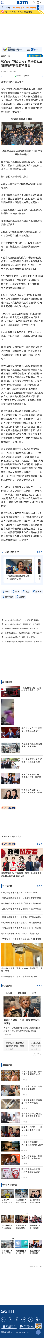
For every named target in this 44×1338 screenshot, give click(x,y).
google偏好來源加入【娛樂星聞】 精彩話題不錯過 (23, 624)
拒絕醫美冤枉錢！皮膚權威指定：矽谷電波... (22, 633)
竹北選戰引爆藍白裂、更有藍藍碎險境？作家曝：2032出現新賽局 (21, 1252)
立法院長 (16, 313)
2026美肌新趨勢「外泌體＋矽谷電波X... (20, 637)
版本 (35, 183)
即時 (8, 7)
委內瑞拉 (10, 993)
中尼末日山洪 (18, 7)
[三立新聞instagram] (17, 1319)
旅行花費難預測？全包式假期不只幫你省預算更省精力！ (7, 1226)
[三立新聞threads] (37, 1319)
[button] (34, 2)
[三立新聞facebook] (10, 1319)
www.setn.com (23, 1332)
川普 (34, 993)
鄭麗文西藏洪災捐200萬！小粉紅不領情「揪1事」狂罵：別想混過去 (35, 1252)
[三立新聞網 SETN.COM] (2, 7)
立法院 (4, 88)
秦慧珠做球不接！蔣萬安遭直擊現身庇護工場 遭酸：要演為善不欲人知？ (35, 1226)
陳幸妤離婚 (31, 7)
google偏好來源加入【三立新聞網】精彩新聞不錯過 (23, 620)
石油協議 (22, 993)
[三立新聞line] (24, 1319)
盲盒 (21, 100)
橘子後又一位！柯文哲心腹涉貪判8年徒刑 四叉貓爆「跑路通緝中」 (7, 1201)
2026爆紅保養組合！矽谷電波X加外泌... (20, 628)
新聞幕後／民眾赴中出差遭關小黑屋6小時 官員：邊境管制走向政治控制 (7, 1252)
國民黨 (37, 460)
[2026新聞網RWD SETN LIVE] (2, 2)
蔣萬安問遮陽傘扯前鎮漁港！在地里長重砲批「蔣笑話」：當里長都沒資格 (21, 1226)
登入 (41, 2)
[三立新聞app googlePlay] (27, 1326)
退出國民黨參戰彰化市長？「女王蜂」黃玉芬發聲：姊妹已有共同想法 (35, 1201)
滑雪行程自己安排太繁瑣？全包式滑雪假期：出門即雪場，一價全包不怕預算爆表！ (21, 1201)
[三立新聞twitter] (30, 1319)
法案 (33, 88)
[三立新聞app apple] (9, 1326)
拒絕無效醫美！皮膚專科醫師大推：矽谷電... (22, 641)
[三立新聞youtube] (3, 1319)
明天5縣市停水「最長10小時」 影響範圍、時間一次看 (21, 969)
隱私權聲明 (5, 1332)
